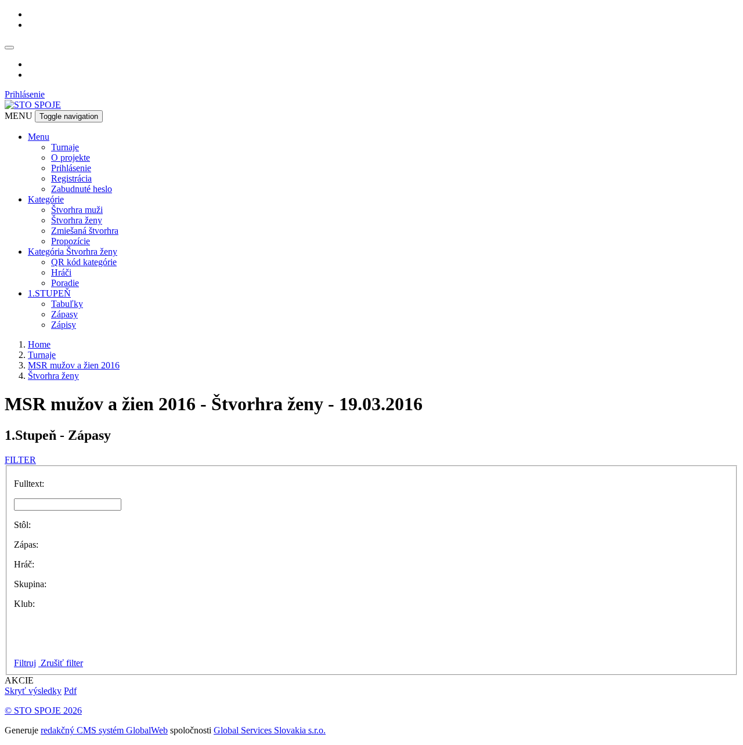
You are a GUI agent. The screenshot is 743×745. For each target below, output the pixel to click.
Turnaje (65, 147)
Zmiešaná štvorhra (84, 231)
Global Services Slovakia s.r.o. (270, 730)
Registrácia (71, 178)
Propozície (70, 241)
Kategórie (46, 199)
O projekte (70, 157)
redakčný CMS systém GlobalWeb (104, 730)
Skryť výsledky (33, 691)
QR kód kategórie (84, 262)
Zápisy (63, 325)
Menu (38, 137)
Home (39, 344)
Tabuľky (67, 304)
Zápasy (64, 314)
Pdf (70, 691)
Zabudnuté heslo (81, 189)
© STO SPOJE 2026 (43, 710)
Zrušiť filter (60, 663)
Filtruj (25, 663)
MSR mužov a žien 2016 (74, 365)
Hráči (61, 272)
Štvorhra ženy (76, 220)
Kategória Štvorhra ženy (72, 251)
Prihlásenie (25, 94)
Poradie (65, 283)
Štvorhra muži (77, 210)
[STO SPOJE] (33, 105)
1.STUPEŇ (49, 293)
